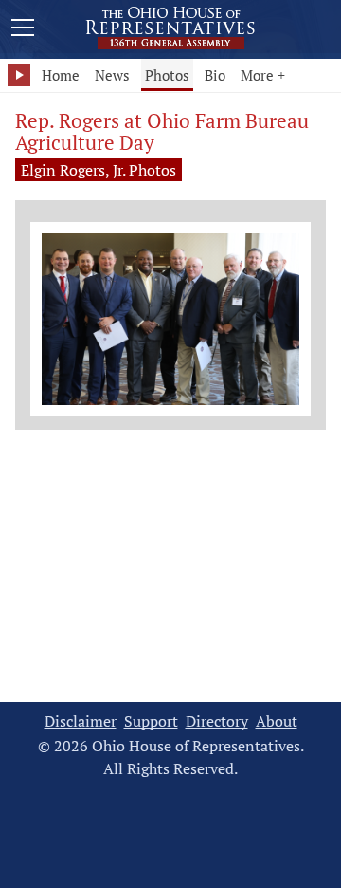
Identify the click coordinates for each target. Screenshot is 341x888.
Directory (217, 721)
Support (151, 721)
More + (263, 74)
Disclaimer (81, 721)
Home (61, 74)
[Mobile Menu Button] (22, 30)
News (112, 74)
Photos (167, 74)
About (276, 721)
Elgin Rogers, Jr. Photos (98, 169)
